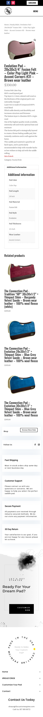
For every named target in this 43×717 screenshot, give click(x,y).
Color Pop (12, 185)
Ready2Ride (14, 25)
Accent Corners (14, 240)
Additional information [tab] (17, 167)
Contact (6, 691)
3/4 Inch (12, 229)
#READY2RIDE (8, 678)
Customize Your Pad (12, 684)
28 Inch (12, 196)
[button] (35, 40)
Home (6, 25)
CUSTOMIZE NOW (24, 609)
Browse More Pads (29, 430)
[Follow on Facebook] (8, 3)
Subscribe (32, 2)
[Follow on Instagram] (13, 3)
